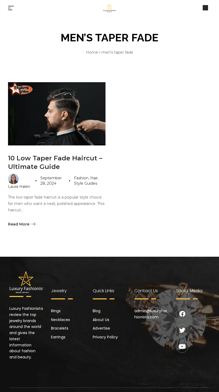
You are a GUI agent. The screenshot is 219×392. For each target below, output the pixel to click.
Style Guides (85, 183)
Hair (94, 178)
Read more (18, 224)
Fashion (81, 178)
